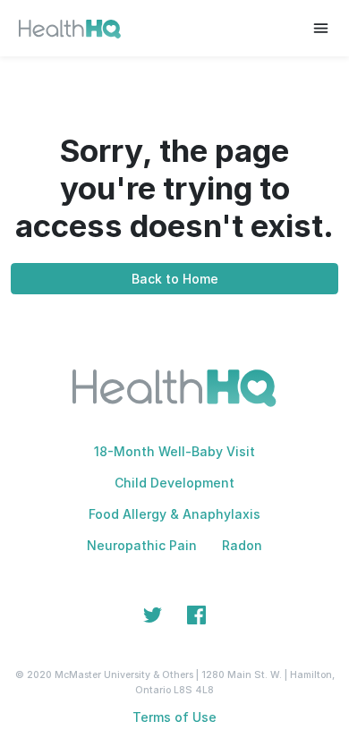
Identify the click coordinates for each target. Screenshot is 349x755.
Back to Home (175, 278)
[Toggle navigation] (320, 28)
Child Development (174, 482)
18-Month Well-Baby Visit (174, 451)
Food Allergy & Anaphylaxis (174, 514)
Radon (242, 545)
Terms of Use (174, 717)
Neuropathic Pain (142, 545)
